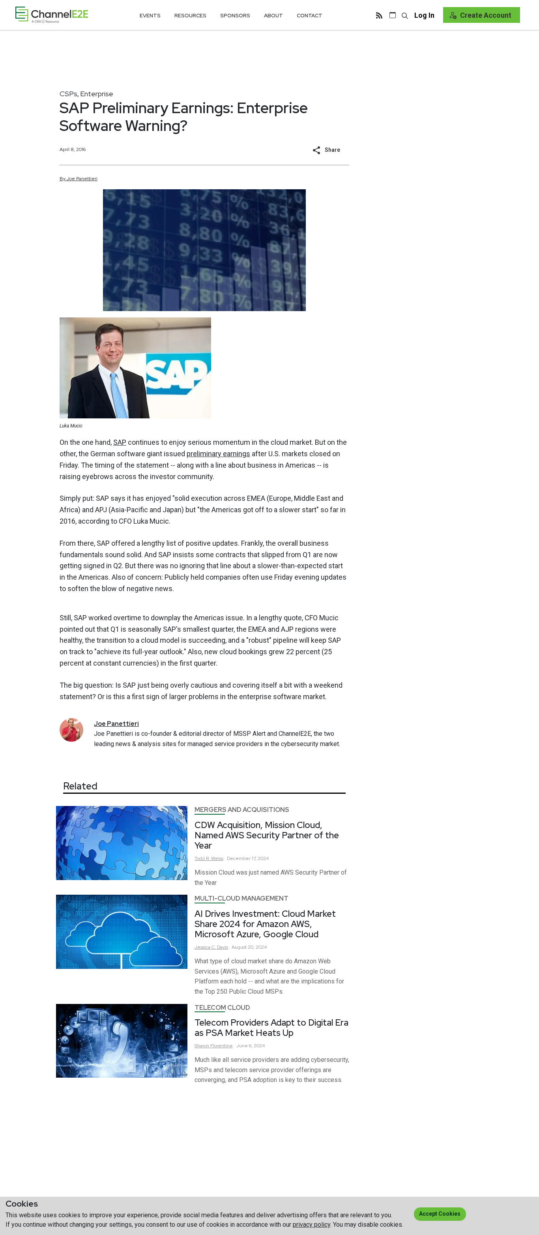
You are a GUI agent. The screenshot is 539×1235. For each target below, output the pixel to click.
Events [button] (150, 15)
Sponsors (235, 15)
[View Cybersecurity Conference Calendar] (392, 15)
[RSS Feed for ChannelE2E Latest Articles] (379, 15)
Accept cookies (439, 1214)
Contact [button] (309, 15)
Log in (424, 15)
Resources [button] (190, 15)
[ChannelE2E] (51, 15)
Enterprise (96, 93)
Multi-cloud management (241, 898)
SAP (119, 442)
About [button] (273, 15)
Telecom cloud (222, 1008)
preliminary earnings (218, 454)
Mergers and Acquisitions (242, 810)
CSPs (68, 93)
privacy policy (311, 1224)
